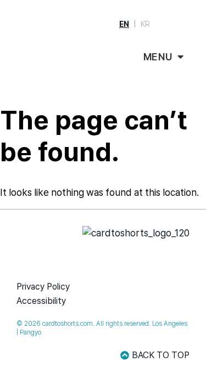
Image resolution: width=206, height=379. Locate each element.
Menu (157, 57)
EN (124, 24)
